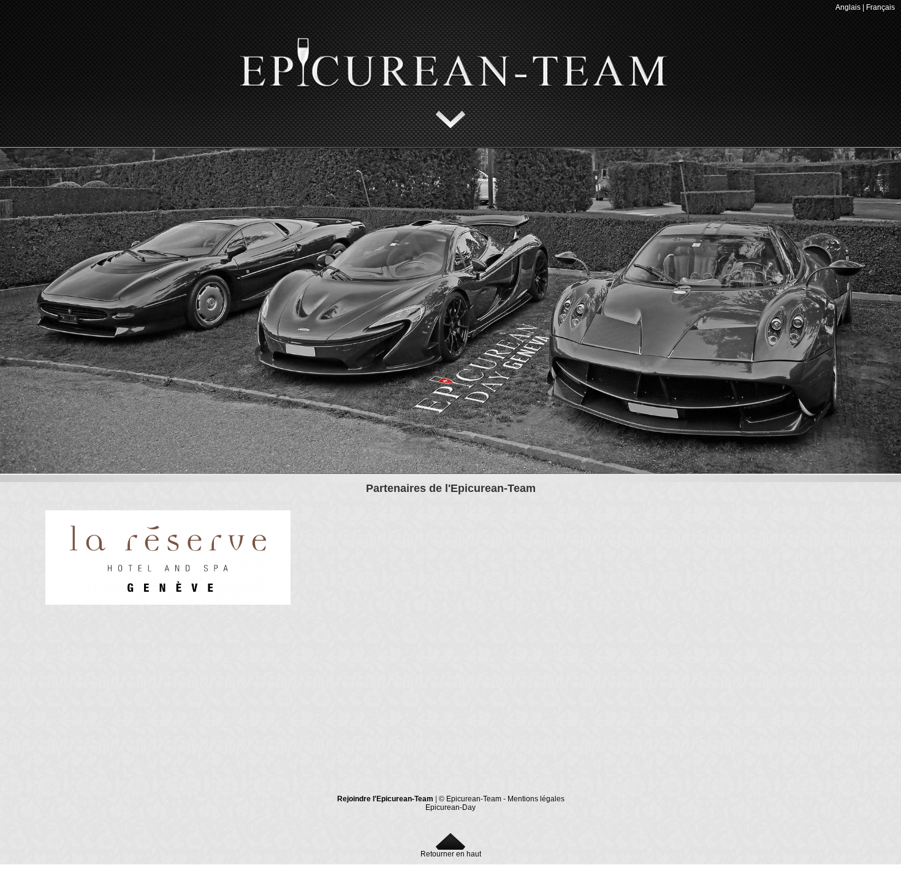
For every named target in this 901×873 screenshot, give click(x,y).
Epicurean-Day (450, 807)
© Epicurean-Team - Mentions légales (502, 799)
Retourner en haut (450, 854)
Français (880, 7)
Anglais (848, 7)
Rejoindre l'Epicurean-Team (385, 799)
